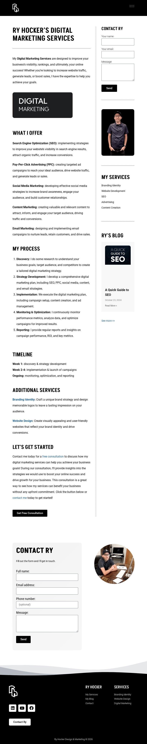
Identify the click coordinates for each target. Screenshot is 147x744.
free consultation (53, 456)
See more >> (108, 320)
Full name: (22, 571)
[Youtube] (22, 708)
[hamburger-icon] (132, 6)
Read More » (111, 305)
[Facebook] (31, 708)
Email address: (25, 585)
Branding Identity (24, 399)
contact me (20, 498)
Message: (106, 61)
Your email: (107, 49)
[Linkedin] (12, 708)
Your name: (107, 36)
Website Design (22, 421)
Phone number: (25, 599)
